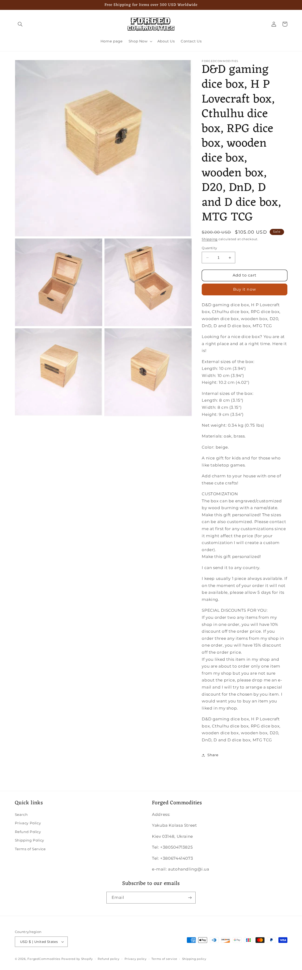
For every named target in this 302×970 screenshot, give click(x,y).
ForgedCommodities (43, 959)
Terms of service (164, 959)
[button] (20, 24)
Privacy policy (136, 959)
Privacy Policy (28, 823)
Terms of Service (30, 849)
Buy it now (244, 289)
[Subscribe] (190, 897)
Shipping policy (194, 959)
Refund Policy (28, 832)
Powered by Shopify (77, 959)
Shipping (210, 239)
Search (21, 815)
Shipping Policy (29, 840)
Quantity (209, 248)
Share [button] (212, 755)
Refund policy (109, 959)
